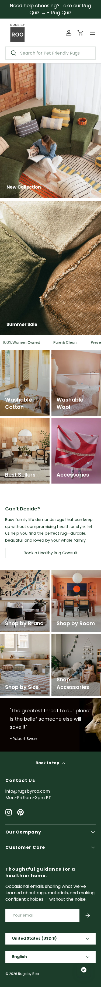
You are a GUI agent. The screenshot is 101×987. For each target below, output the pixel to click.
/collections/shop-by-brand (24, 576)
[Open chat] (83, 969)
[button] (80, 33)
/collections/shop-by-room (75, 576)
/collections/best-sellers (20, 424)
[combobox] (50, 53)
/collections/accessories (75, 424)
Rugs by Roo (28, 973)
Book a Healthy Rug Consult (50, 553)
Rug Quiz (61, 12)
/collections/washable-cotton (24, 356)
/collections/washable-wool (75, 356)
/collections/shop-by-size (24, 640)
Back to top (48, 763)
